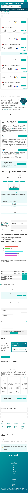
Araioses (9, 13)
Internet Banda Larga (4, 13)
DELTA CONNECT (18, 363)
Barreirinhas (2, 423)
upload (2, 129)
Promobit (14, 482)
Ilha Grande (2, 426)
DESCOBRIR (23, 53)
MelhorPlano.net (13, 107)
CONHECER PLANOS (22, 122)
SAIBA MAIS (21, 164)
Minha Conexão (14, 479)
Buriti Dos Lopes (16, 423)
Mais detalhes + (25, 33)
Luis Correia (15, 426)
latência (14, 156)
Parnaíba (15, 427)
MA (7, 13)
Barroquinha (8, 423)
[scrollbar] (14, 321)
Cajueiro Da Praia (23, 423)
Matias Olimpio (9, 427)
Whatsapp (24, 30)
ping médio (17, 152)
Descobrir (21, 398)
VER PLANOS (8, 181)
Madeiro (2, 427)
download (24, 128)
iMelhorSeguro (14, 484)
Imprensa (14, 467)
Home (1, 13)
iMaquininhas (14, 483)
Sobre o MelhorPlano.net (14, 466)
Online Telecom (13, 363)
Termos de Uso (14, 471)
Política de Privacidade (14, 470)
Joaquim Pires (9, 426)
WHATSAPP (25, 273)
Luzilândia (22, 426)
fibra (12, 128)
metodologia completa (5, 109)
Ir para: (1, 11)
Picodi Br (14, 481)
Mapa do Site (14, 473)
